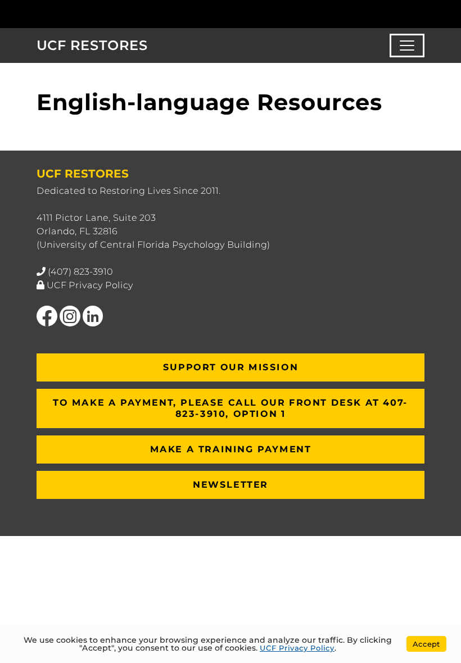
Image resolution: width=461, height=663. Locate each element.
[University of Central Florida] (111, 13)
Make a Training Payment (230, 449)
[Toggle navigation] (407, 45)
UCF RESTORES (92, 45)
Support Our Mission (230, 367)
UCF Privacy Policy (90, 285)
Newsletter (230, 484)
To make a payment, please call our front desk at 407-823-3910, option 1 (230, 408)
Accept (426, 643)
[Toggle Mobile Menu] (421, 13)
